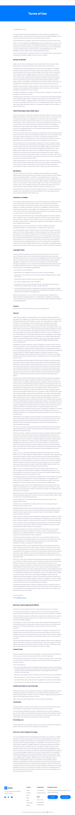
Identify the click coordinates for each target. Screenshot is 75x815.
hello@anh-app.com (21, 597)
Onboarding (29, 802)
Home (28, 790)
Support (29, 805)
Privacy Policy (40, 802)
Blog (28, 798)
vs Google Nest (40, 790)
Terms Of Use (40, 799)
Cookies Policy (40, 804)
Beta (28, 800)
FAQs (28, 795)
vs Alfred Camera (41, 792)
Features (29, 792)
